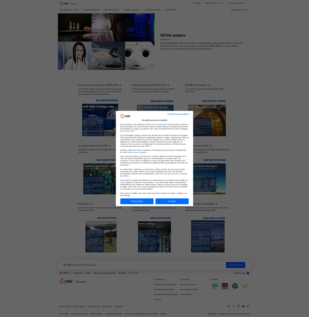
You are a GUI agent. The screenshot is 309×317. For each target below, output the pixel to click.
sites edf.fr (130, 131)
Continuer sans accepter (177, 114)
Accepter (172, 201)
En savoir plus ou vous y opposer (133, 152)
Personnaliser (137, 201)
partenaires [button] (161, 124)
